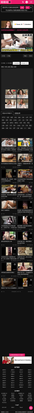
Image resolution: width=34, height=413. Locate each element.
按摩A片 (12, 374)
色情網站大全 (21, 393)
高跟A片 (21, 387)
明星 (31, 117)
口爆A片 (29, 374)
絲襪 (9, 67)
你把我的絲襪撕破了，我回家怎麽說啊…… (16, 30)
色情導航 (21, 395)
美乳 (31, 120)
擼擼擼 (12, 395)
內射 (23, 117)
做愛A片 (12, 369)
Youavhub (4, 402)
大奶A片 (4, 372)
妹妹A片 (4, 380)
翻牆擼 (21, 400)
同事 (11, 120)
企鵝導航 (30, 397)
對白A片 (21, 372)
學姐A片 (4, 387)
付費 (5, 67)
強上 (11, 128)
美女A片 (12, 387)
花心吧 (4, 400)
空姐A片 (21, 369)
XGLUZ (12, 393)
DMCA (12, 407)
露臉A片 (29, 382)
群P (14, 128)
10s (9, 56)
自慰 (8, 117)
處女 (22, 128)
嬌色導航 (30, 395)
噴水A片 (12, 385)
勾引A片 (21, 380)
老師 (7, 120)
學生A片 (21, 376)
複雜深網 (30, 400)
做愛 (12, 117)
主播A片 (29, 385)
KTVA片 (4, 378)
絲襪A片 (4, 382)
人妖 (23, 120)
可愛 (27, 120)
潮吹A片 (12, 382)
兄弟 (23, 125)
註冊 (22, 7)
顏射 (3, 120)
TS (7, 122)
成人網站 (4, 398)
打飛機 (3, 122)
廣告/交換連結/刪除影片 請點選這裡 (24, 412)
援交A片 (29, 380)
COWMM (21, 398)
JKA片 (21, 374)
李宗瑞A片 (21, 385)
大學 (11, 125)
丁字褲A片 (13, 372)
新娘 (29, 128)
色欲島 (29, 393)
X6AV (21, 397)
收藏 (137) (25, 63)
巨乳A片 (4, 374)
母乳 (24, 122)
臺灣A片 (4, 369)
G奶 (14, 125)
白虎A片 (12, 380)
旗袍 (3, 128)
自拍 (15, 117)
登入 (27, 7)
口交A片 (4, 376)
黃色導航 (4, 395)
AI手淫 (3, 117)
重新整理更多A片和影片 (17, 355)
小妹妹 (18, 125)
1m (4, 56)
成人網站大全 (4, 393)
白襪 (3, 125)
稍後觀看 (16, 63)
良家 (21, 122)
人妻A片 (29, 378)
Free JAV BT (12, 398)
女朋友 (15, 120)
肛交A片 (29, 376)
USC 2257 (4, 407)
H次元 (4, 397)
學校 (28, 122)
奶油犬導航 (29, 398)
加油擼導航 (12, 400)
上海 (19, 120)
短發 (7, 125)
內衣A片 (21, 382)
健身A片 (21, 378)
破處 (19, 117)
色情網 (12, 397)
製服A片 (29, 372)
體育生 (16, 122)
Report (21, 407)
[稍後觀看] (31, 408)
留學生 (11, 122)
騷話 (30, 125)
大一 (25, 128)
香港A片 (4, 385)
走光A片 (29, 387)
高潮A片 (12, 376)
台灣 (27, 117)
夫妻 (7, 128)
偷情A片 (12, 378)
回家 (15, 67)
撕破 (12, 67)
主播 (18, 128)
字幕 (27, 125)
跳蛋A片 (29, 369)
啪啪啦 (3, 412)
